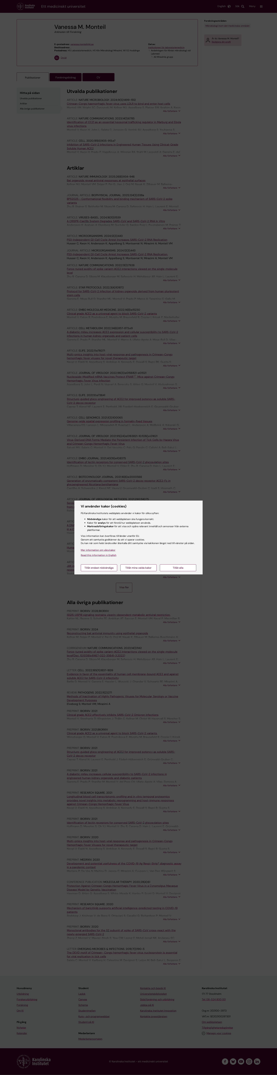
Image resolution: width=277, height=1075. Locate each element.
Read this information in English (98, 555)
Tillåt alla (178, 567)
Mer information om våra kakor (98, 550)
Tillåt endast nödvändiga (98, 567)
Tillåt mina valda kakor (138, 567)
